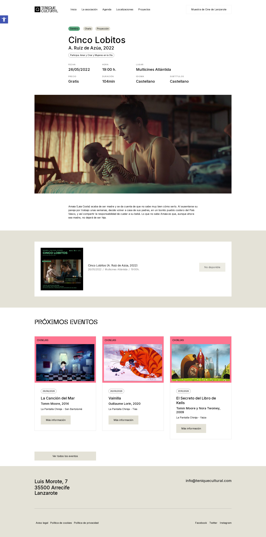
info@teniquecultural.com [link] (209, 480)
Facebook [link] (201, 522)
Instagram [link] (226, 522)
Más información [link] (56, 420)
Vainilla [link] (115, 398)
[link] (4, 19)
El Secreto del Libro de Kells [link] (196, 400)
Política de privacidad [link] (86, 522)
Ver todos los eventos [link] (65, 456)
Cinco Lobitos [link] (97, 265)
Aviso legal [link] (42, 522)
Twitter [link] (213, 522)
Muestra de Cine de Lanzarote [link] (208, 9)
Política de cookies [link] (61, 522)
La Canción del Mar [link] (58, 398)
